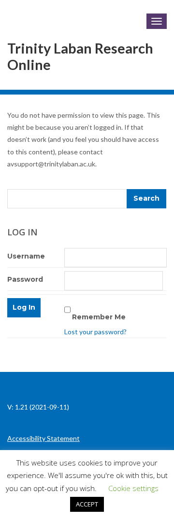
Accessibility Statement (43, 438)
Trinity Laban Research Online (80, 56)
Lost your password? (95, 332)
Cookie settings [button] (133, 488)
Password (25, 279)
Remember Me (99, 317)
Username (26, 256)
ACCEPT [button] (87, 504)
